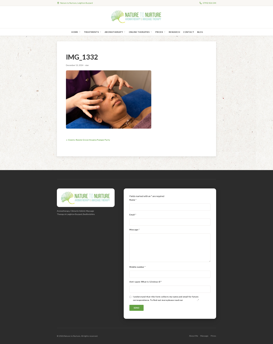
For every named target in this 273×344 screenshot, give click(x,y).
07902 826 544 (209, 3)
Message (134, 229)
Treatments (91, 32)
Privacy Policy (190, 300)
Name (132, 200)
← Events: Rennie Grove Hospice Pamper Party (88, 140)
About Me (193, 336)
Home (74, 32)
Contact (188, 32)
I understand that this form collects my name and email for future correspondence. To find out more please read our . (166, 298)
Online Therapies (139, 32)
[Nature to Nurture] (136, 22)
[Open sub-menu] (80, 32)
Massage (204, 336)
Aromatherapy (114, 32)
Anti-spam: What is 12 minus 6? (145, 281)
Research (174, 32)
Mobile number (137, 267)
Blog (200, 32)
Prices (159, 32)
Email (132, 214)
